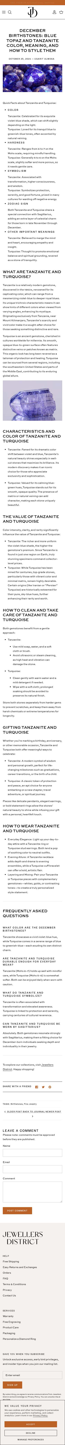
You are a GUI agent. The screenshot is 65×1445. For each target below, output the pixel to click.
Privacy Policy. (40, 1415)
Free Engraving (12, 1321)
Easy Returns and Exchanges (20, 1267)
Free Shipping (11, 1261)
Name (6, 1146)
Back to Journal (34, 1111)
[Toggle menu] (4, 12)
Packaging (9, 1333)
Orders (7, 1272)
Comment (9, 1178)
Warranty (8, 1316)
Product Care (11, 1327)
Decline (31, 1433)
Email (6, 1162)
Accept (30, 1424)
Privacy (7, 1290)
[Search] (11, 12)
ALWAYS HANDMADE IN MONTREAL (32, 3)
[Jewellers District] (32, 12)
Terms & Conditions (14, 1284)
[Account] (53, 12)
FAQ (5, 1278)
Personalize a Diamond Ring (19, 1338)
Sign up (12, 1384)
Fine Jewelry (30, 1103)
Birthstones (17, 1103)
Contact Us (9, 1295)
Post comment (17, 1210)
